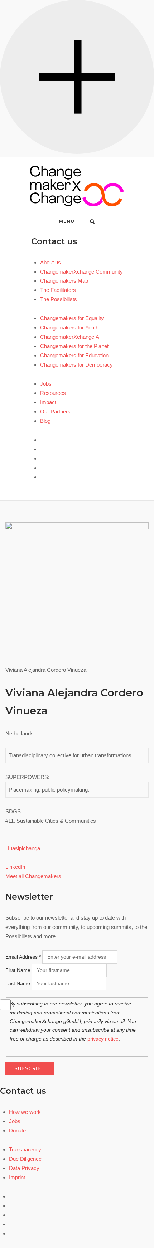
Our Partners (55, 411)
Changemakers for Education (74, 355)
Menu (66, 221)
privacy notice (103, 1039)
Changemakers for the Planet (74, 346)
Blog (45, 421)
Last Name (17, 983)
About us (50, 262)
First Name (17, 970)
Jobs (46, 384)
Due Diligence (25, 1159)
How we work (25, 1112)
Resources (53, 393)
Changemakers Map (64, 281)
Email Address (23, 957)
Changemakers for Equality (72, 318)
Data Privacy (24, 1168)
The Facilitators (58, 290)
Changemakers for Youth (69, 327)
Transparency (25, 1149)
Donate (17, 1130)
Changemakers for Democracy (76, 365)
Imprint (17, 1177)
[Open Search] (92, 222)
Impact (48, 402)
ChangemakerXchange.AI (70, 337)
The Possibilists (58, 299)
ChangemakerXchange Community (81, 272)
